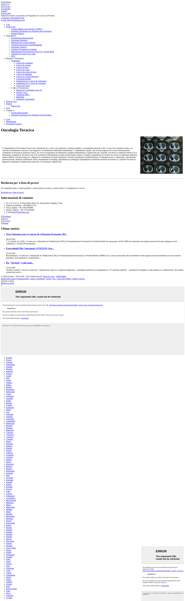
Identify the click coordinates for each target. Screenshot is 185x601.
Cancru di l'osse (22, 67)
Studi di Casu (11, 101)
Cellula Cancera (78, 279)
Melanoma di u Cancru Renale (23, 43)
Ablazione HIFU (23, 95)
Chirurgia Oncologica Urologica (24, 49)
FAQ (8, 108)
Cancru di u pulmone (24, 63)
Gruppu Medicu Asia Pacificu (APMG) (26, 29)
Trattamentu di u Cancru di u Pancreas (31, 81)
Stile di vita (15, 106)
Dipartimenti (11, 122)
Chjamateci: (12, 18)
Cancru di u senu (23, 70)
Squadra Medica (17, 33)
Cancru (48, 279)
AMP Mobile (61, 276)
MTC (13, 56)
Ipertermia (20, 97)
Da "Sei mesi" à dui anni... (20, 262)
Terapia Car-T (21, 92)
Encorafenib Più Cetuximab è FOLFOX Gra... (30, 248)
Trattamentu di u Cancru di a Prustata (31, 83)
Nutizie (9, 104)
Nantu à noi (10, 27)
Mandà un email (7, 283)
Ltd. (54, 279)
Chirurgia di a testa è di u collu (23, 54)
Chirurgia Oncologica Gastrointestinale (26, 45)
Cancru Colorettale (37, 279)
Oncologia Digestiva (19, 40)
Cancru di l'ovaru (23, 86)
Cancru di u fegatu (23, 65)
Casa (8, 24)
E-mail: (13, 20)
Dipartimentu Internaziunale (22, 38)
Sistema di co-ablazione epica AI (29, 90)
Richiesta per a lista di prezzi (12, 192)
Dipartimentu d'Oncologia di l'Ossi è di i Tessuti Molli (32, 52)
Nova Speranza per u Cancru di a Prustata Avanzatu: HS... (36, 234)
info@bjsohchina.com (20, 212)
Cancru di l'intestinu (24, 74)
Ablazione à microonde (25, 99)
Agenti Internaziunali (19, 113)
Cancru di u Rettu (64, 279)
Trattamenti (15, 61)
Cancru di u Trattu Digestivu (27, 76)
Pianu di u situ (48, 276)
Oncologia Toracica (19, 47)
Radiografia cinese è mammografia (15, 279)
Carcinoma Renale (23, 79)
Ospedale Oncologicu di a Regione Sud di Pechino (31, 31)
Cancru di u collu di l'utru (26, 72)
